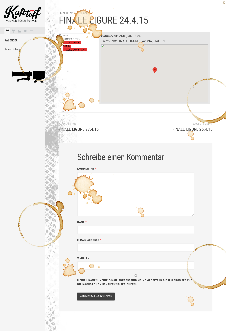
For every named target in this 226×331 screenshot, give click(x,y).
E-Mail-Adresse (89, 239)
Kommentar (86, 168)
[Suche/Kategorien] (25, 31)
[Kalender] (13, 31)
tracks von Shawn (75, 49)
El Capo (85, 12)
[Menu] (31, 31)
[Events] (7, 31)
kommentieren (71, 38)
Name (82, 222)
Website (83, 257)
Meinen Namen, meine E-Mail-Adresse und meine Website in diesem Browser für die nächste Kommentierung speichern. (135, 282)
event (66, 35)
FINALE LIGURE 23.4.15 (79, 129)
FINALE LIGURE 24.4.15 (103, 20)
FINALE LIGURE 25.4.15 (192, 129)
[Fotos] (19, 31)
